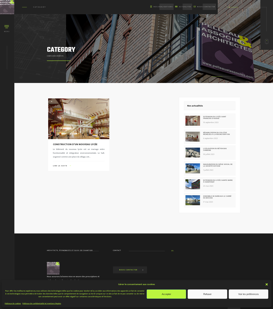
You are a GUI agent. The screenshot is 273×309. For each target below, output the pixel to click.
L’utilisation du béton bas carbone (215, 149)
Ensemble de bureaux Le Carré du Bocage (217, 197)
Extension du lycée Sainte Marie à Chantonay (218, 181)
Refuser (207, 294)
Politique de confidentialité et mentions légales (41, 303)
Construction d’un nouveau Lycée (75, 144)
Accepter (166, 294)
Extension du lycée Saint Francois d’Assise (214, 117)
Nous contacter (128, 270)
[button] (266, 284)
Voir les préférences (248, 294)
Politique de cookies (13, 303)
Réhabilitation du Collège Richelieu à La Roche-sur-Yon (216, 133)
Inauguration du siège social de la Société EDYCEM (218, 165)
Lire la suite (60, 166)
